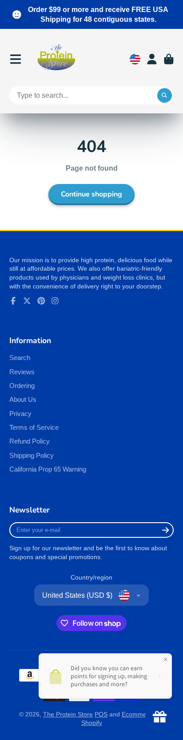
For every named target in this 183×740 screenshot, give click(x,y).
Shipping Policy (31, 455)
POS (101, 714)
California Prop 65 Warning (47, 469)
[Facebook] (13, 301)
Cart (168, 59)
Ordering (22, 385)
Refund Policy (29, 441)
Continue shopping (91, 194)
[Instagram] (55, 301)
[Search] (164, 95)
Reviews (22, 372)
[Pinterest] (41, 301)
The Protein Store (68, 714)
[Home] (56, 59)
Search (19, 357)
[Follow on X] (27, 301)
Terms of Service (34, 427)
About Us (22, 399)
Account (152, 59)
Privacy (20, 413)
